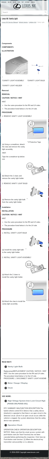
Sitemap (27, 2)
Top (22, 2)
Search (33, 2)
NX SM (14, 2)
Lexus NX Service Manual (10, 22)
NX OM (9, 2)
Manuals (3, 2)
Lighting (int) (32, 22)
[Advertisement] (24, 33)
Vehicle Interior (23, 22)
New (19, 2)
